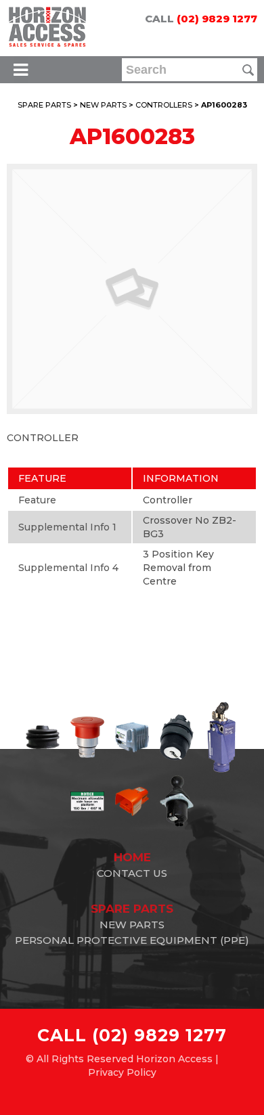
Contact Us (132, 873)
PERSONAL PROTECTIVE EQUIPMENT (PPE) (132, 940)
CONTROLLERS (163, 105)
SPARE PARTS (44, 105)
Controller (167, 500)
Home (132, 857)
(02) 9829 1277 (217, 18)
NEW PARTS (103, 105)
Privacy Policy (122, 1072)
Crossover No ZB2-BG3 (189, 527)
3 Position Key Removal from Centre (178, 567)
